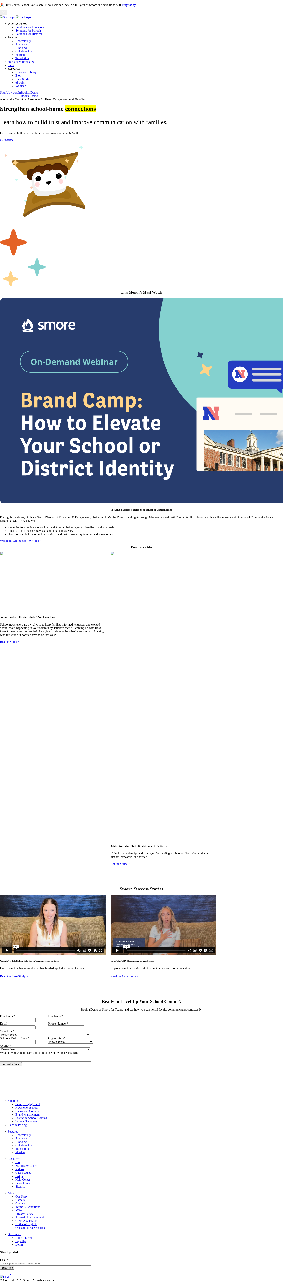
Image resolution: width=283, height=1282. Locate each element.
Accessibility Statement (29, 1217)
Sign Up (20, 1241)
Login (19, 1244)
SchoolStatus (23, 1183)
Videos (19, 1169)
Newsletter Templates (21, 61)
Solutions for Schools (28, 30)
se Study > (21, 976)
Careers (20, 1200)
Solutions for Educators (29, 27)
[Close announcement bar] (3, 12)
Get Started (7, 140)
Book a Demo (29, 92)
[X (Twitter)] (13, 1273)
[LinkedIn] (8, 1273)
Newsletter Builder (26, 1107)
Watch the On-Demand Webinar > (21, 540)
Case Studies (23, 79)
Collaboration (23, 51)
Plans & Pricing (17, 1125)
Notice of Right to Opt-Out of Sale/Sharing (30, 1226)
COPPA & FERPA (27, 1220)
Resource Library (26, 72)
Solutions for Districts (28, 34)
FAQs (19, 1176)
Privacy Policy (24, 1213)
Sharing (20, 54)
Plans (11, 65)
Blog (18, 75)
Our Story (21, 1196)
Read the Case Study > (124, 976)
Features (13, 1131)
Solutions (13, 1100)
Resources (14, 1158)
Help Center (22, 1179)
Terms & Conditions (27, 1207)
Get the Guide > (120, 863)
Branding (21, 47)
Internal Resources (26, 1121)
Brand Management (27, 1114)
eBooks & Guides (26, 1165)
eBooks (20, 82)
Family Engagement (27, 1104)
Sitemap (20, 1186)
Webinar (20, 86)
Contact (20, 1203)
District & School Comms (31, 1118)
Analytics (21, 44)
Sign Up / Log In (10, 92)
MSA (18, 1210)
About (11, 1193)
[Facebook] (2, 1273)
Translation (22, 58)
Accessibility (23, 41)
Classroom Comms (27, 1111)
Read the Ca (7, 976)
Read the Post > (9, 641)
